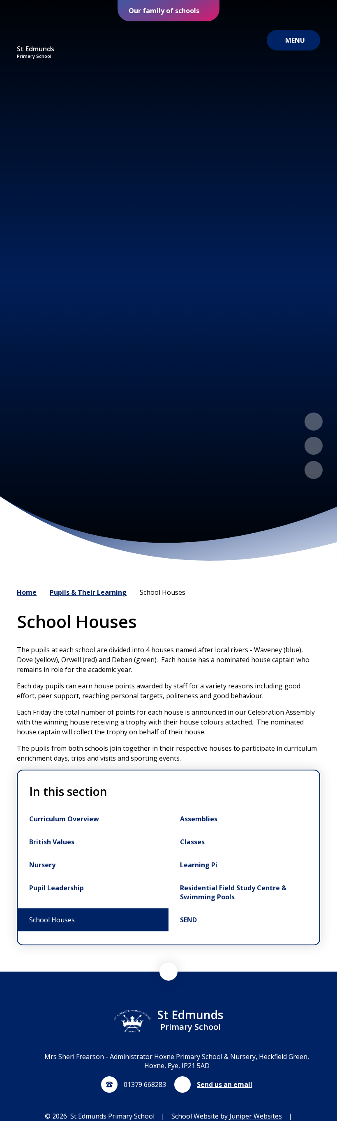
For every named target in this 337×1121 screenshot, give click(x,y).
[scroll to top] (168, 972)
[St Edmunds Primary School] (35, 33)
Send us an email (224, 1084)
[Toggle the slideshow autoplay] (314, 470)
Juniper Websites (255, 1116)
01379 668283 (145, 1084)
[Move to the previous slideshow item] (314, 422)
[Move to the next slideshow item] (314, 446)
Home (27, 592)
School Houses (162, 592)
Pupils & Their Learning (88, 592)
